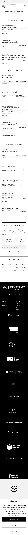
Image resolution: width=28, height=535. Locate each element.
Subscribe (12, 252)
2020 (9, 267)
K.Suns (3, 96)
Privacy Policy (14, 531)
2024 (9, 265)
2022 (23, 265)
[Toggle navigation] (25, 6)
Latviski (3, 1)
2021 (3, 267)
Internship (4, 301)
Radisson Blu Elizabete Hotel (8, 170)
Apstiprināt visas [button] (14, 519)
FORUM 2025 (19, 11)
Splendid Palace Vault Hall (8, 61)
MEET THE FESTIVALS (8, 193)
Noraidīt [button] (14, 525)
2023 (16, 265)
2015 (23, 270)
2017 (4, 270)
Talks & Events (6, 54)
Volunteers (4, 303)
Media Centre (18, 305)
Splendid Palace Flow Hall (8, 31)
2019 (16, 267)
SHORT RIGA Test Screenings (10, 91)
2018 (23, 267)
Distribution (5, 305)
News (16, 303)
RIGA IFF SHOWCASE (7, 76)
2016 (14, 270)
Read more (4, 33)
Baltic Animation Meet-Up (8, 25)
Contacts (17, 301)
